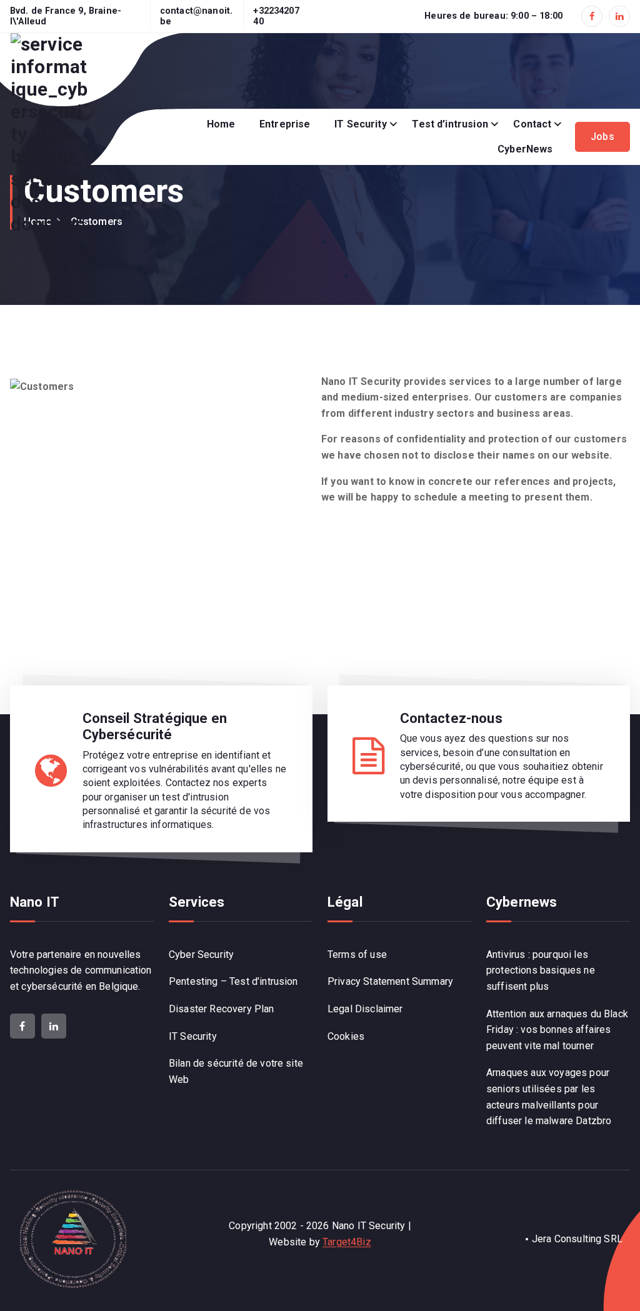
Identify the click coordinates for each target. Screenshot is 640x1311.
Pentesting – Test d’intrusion (233, 981)
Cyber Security (201, 954)
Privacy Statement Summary (390, 981)
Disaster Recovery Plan (221, 1009)
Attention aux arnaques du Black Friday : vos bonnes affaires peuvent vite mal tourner (557, 1030)
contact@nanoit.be (196, 16)
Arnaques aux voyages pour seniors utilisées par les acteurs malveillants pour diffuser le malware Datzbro (548, 1097)
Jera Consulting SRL (577, 1239)
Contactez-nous (451, 718)
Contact (532, 124)
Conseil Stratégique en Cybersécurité (155, 726)
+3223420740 (276, 16)
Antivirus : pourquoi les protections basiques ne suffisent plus (540, 970)
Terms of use (357, 954)
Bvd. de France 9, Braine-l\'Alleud (65, 16)
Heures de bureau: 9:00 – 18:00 (493, 16)
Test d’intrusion (450, 124)
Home (221, 124)
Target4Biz (346, 1242)
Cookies (346, 1036)
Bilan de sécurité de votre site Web (236, 1071)
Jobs (602, 136)
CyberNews (525, 149)
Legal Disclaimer (365, 1009)
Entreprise (285, 124)
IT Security (360, 124)
